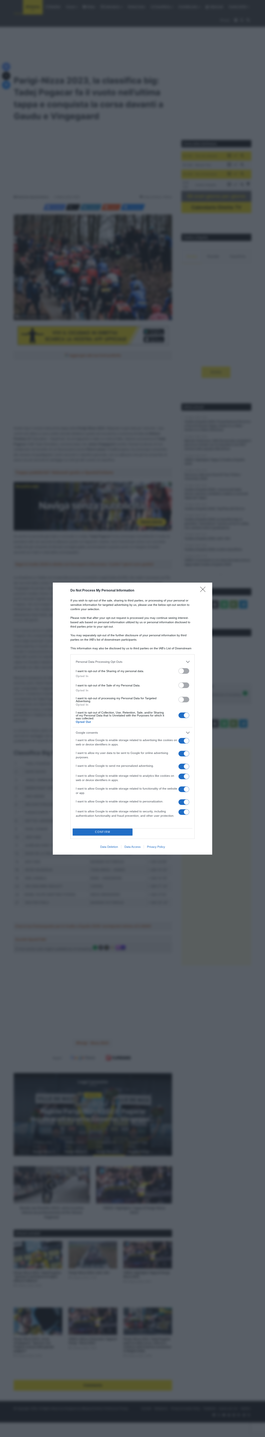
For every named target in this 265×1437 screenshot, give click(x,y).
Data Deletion (109, 846)
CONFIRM (102, 831)
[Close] (204, 591)
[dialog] (132, 719)
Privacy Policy (156, 846)
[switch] (183, 671)
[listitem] (132, 662)
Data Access (132, 846)
